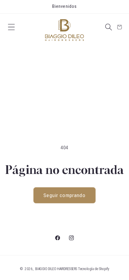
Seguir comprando (64, 195)
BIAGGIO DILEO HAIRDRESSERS (56, 268)
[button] (11, 27)
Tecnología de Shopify (93, 268)
